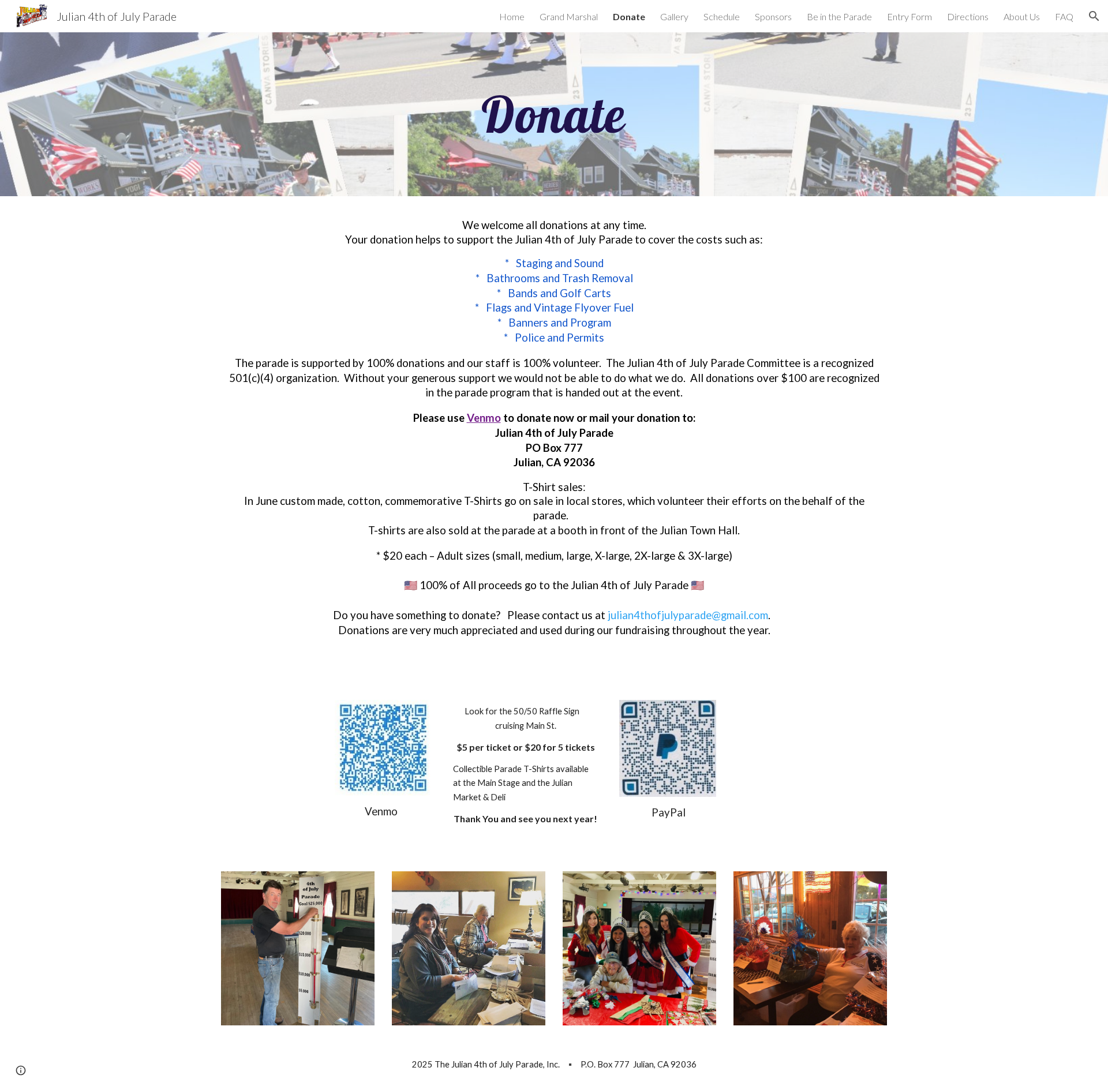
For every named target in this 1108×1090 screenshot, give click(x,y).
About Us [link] (1022, 16)
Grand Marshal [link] (569, 16)
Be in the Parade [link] (839, 16)
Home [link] (512, 16)
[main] (554, 114)
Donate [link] (629, 16)
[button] (1094, 16)
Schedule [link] (721, 16)
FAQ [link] (1064, 16)
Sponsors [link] (773, 16)
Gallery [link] (674, 16)
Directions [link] (968, 16)
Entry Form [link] (909, 16)
